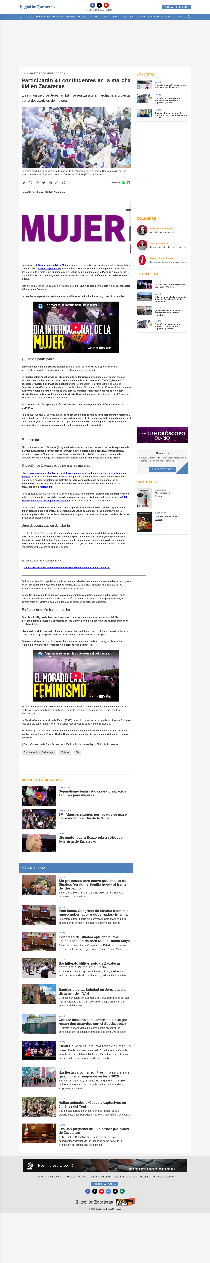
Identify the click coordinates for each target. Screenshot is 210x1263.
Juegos (181, 17)
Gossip (104, 17)
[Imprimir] (64, 182)
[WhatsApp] (37, 182)
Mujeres (65, 752)
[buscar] (189, 17)
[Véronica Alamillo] (142, 245)
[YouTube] (106, 5)
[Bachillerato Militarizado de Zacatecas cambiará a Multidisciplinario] (39, 969)
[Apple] (115, 1191)
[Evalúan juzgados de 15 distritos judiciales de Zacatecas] (39, 1137)
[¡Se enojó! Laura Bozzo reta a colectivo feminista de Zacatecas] (39, 842)
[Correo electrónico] (50, 182)
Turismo (158, 17)
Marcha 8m (46, 487)
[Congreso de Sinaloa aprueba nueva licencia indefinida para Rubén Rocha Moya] (39, 943)
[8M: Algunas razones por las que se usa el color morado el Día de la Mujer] (39, 819)
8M (77, 752)
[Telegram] (44, 182)
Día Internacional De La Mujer (39, 752)
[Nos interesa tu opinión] (105, 1165)
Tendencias (127, 17)
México (51, 17)
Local (30, 17)
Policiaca (40, 17)
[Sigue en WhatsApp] (123, 182)
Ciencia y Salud (144, 17)
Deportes (170, 17)
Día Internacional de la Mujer (52, 265)
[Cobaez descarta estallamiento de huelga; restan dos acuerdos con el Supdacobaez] (39, 1025)
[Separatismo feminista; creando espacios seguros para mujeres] (39, 796)
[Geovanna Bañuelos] (142, 230)
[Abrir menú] (21, 17)
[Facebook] (92, 5)
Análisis (82, 17)
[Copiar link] (57, 182)
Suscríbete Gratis (162, 469)
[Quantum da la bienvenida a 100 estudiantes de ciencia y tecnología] (144, 311)
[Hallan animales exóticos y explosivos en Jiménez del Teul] (39, 1108)
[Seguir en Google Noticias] (128, 182)
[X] (99, 5)
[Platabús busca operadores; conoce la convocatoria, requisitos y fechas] (144, 325)
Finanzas (70, 17)
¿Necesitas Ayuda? (105, 1184)
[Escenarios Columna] (142, 260)
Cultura (115, 17)
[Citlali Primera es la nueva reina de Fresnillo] (39, 1052)
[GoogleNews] (108, 1191)
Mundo (60, 17)
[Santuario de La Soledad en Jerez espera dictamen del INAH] (39, 997)
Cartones (94, 17)
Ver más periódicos (176, 7)
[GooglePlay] (122, 1191)
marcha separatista (48, 268)
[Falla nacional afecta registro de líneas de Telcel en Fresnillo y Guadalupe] (144, 297)
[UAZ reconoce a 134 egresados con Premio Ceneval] (144, 284)
